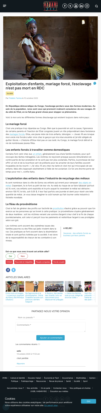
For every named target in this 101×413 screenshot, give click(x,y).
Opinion (92, 378)
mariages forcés (17, 134)
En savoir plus (51, 405)
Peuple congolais (43, 262)
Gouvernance (67, 378)
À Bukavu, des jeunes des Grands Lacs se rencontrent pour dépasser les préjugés (54, 296)
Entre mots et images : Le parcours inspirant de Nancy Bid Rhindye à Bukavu (15, 296)
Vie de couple (58, 262)
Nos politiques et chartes (80, 388)
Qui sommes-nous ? (15, 388)
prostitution (58, 208)
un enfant (37, 154)
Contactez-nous (60, 388)
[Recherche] (96, 6)
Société (10, 93)
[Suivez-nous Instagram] (87, 5)
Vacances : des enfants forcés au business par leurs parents (77, 234)
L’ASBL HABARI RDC (38, 391)
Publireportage (27, 381)
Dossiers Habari (34, 378)
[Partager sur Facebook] (8, 270)
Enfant (9, 262)
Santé (68, 381)
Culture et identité (17, 378)
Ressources (41, 381)
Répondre (21, 363)
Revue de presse (56, 381)
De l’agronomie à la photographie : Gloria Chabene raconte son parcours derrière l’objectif (34, 297)
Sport (85, 381)
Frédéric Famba (15, 98)
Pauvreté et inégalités (24, 262)
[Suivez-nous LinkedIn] (81, 5)
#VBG (4, 378)
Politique (14, 381)
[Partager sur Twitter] (13, 270)
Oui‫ (88, 401)
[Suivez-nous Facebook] (64, 5)
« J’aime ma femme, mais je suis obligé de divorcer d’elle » (74, 295)
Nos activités (32, 388)
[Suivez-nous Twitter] (70, 5)
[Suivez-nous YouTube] (76, 5)
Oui (10, 256)
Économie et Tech (51, 378)
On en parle (45, 388)
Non (23, 256)
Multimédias (81, 378)
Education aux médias (59, 391)
